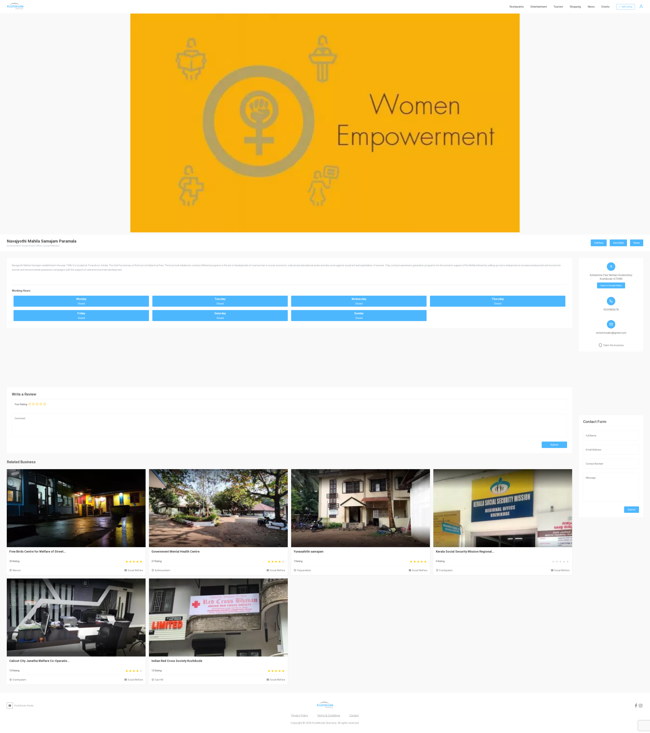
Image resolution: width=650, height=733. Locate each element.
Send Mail (618, 243)
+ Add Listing (625, 7)
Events (605, 6)
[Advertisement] (289, 356)
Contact (354, 715)
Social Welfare (135, 570)
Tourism (558, 6)
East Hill (159, 679)
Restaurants (517, 6)
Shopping (575, 6)
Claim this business (613, 345)
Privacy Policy (299, 715)
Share (636, 243)
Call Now (598, 243)
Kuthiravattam (162, 570)
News (591, 6)
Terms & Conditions (328, 715)
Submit (554, 444)
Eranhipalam (446, 570)
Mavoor (17, 570)
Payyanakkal (304, 570)
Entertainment (538, 6)
